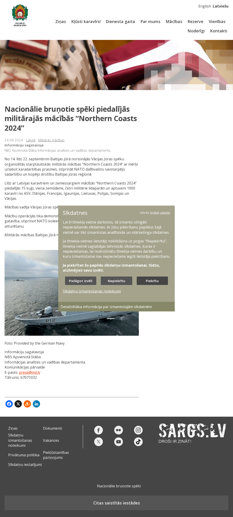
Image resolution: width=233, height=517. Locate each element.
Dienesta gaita (120, 21)
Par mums (150, 21)
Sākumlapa (20, 15)
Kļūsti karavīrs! (86, 21)
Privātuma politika (23, 454)
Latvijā (30, 140)
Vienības (217, 21)
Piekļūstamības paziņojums (56, 455)
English (204, 6)
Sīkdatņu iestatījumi (25, 464)
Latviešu (220, 6)
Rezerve (195, 21)
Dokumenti (52, 428)
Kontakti (218, 31)
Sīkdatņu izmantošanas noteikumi (20, 440)
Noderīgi (196, 31)
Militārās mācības (51, 140)
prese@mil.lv (29, 372)
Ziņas (60, 21)
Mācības (174, 21)
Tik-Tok (138, 441)
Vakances (51, 440)
